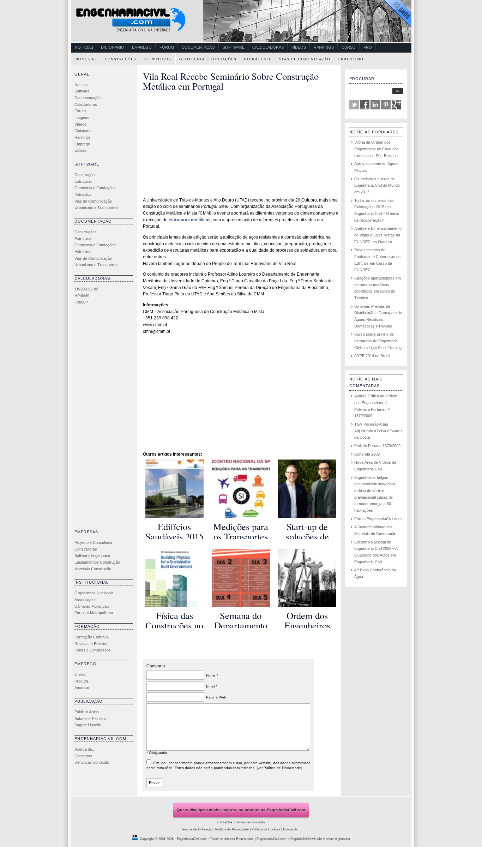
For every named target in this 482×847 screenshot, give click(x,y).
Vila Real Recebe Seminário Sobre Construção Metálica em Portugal (231, 81)
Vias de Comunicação (304, 58)
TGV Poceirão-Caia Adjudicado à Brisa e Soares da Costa (378, 430)
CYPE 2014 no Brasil (372, 356)
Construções (120, 58)
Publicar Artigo (86, 712)
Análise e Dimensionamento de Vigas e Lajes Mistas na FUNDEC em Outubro (378, 235)
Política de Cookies (266, 829)
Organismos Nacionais (94, 593)
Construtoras (85, 549)
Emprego (142, 47)
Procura (81, 681)
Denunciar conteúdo (91, 762)
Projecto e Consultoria (93, 542)
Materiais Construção (92, 569)
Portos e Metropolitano (93, 613)
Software (234, 47)
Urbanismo (350, 58)
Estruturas (158, 58)
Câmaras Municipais (91, 606)
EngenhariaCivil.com (192, 839)
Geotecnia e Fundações (207, 58)
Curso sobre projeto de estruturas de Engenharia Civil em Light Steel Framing (378, 340)
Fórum (166, 47)
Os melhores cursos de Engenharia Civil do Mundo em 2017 (377, 185)
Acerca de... (84, 749)
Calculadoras (268, 47)
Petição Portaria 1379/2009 (377, 446)
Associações (85, 599)
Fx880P (81, 302)
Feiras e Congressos (92, 650)
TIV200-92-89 (86, 289)
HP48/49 (81, 296)
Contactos (83, 756)
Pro (367, 47)
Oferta (79, 674)
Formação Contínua (91, 637)
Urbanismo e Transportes (96, 207)
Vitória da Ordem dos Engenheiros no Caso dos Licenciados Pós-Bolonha (376, 148)
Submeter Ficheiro (90, 718)
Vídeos (298, 47)
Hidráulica (257, 58)
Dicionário (112, 47)
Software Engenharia (92, 555)
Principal (85, 58)
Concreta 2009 (367, 454)
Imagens (81, 117)
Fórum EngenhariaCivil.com (378, 519)
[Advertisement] (102, 418)
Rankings (324, 47)
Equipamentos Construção (97, 562)
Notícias (84, 47)
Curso (349, 47)
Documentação (198, 47)
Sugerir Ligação (87, 725)
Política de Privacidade (282, 768)
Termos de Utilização (196, 829)
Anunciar (82, 687)
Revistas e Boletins (90, 644)
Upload (80, 150)
